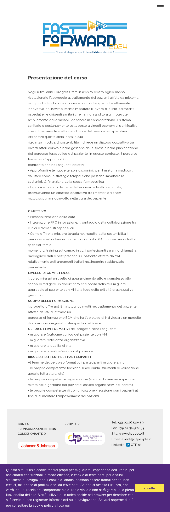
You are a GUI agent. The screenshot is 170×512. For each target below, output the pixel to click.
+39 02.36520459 (131, 422)
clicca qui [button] (62, 505)
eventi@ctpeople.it (136, 439)
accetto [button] (149, 488)
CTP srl (136, 445)
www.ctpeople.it (131, 433)
